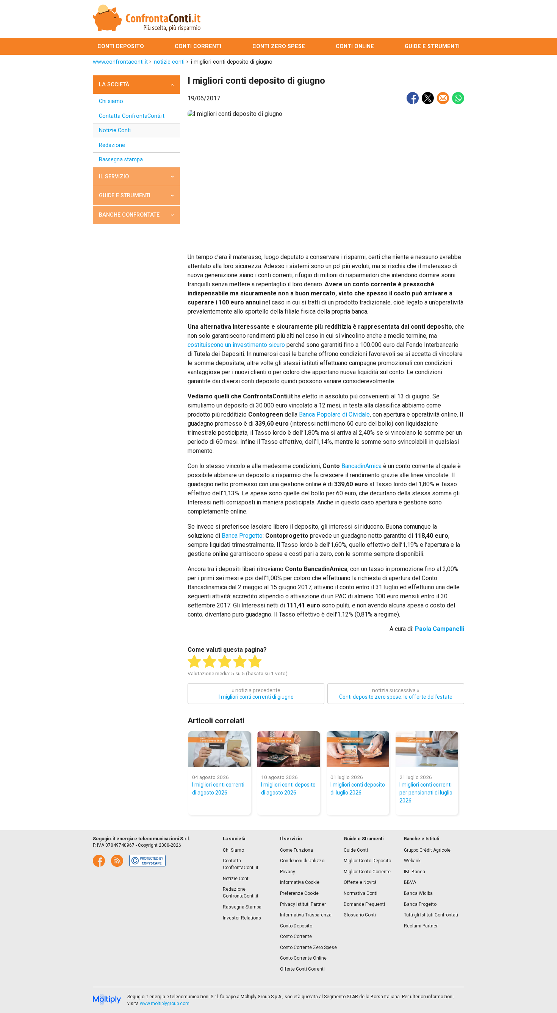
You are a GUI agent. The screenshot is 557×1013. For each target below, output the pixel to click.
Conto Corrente (296, 936)
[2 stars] (209, 661)
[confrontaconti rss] (117, 861)
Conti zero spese (278, 46)
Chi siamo (111, 101)
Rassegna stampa (121, 159)
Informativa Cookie (299, 882)
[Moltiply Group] (107, 1000)
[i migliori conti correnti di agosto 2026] (219, 749)
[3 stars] (225, 661)
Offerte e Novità (360, 882)
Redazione (112, 145)
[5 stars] (255, 661)
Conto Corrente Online (303, 958)
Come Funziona (296, 850)
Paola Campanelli (439, 628)
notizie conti (169, 62)
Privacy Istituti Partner (303, 904)
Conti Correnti (198, 46)
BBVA (410, 882)
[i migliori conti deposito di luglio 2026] (358, 749)
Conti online (355, 46)
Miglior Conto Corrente (367, 871)
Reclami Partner (421, 926)
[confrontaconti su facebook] (99, 861)
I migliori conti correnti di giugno (256, 693)
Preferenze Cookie (299, 893)
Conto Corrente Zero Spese (308, 947)
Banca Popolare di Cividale (334, 414)
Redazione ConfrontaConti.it (240, 893)
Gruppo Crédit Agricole (427, 850)
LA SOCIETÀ (114, 84)
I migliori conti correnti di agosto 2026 (218, 789)
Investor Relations (242, 918)
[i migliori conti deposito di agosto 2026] (288, 749)
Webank (412, 860)
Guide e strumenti (432, 46)
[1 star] (194, 661)
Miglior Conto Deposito (367, 860)
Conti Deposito (120, 46)
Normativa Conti (360, 893)
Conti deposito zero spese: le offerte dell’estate (395, 693)
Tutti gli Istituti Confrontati (431, 915)
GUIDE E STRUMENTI (124, 195)
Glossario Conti (360, 915)
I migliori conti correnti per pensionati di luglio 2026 (425, 793)
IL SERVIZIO (114, 176)
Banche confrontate (129, 215)
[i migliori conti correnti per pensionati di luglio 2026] (427, 749)
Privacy (287, 871)
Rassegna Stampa (242, 907)
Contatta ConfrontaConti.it (131, 116)
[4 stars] (240, 661)
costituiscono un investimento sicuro (236, 344)
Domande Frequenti (364, 904)
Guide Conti (356, 850)
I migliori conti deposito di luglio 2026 (357, 789)
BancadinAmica (361, 466)
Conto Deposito (296, 926)
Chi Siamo (233, 850)
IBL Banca (414, 871)
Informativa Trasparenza (306, 915)
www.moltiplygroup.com (164, 1003)
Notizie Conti (115, 130)
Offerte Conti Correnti (302, 969)
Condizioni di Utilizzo (302, 860)
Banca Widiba (418, 893)
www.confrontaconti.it (120, 62)
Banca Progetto (242, 535)
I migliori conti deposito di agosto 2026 (288, 789)
